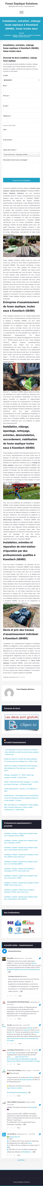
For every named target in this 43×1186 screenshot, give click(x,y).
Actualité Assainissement (15, 742)
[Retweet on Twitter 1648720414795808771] (11, 1096)
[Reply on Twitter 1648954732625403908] (8, 1019)
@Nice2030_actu (19, 958)
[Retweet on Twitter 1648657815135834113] (11, 1155)
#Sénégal (12, 1053)
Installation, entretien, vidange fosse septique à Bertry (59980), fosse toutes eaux (21, 884)
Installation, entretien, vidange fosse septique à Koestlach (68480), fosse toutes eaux (22, 36)
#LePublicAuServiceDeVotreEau (17, 1092)
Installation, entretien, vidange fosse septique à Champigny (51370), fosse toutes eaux (19, 869)
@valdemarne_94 (22, 1134)
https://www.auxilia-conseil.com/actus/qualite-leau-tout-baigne (23, 1039)
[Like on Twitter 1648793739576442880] (14, 1064)
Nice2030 (10, 958)
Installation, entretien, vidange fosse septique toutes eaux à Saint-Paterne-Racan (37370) (21, 848)
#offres (31, 1077)
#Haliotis (15, 969)
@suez (34, 963)
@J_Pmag (27, 1050)
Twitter (20, 996)
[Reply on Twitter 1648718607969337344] (8, 1127)
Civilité (5, 75)
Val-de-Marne (11, 1134)
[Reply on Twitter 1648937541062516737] (8, 1043)
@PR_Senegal (35, 1061)
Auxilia (9, 1025)
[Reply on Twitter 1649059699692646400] (8, 996)
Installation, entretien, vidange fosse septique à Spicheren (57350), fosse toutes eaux (19, 891)
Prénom (6, 96)
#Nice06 (9, 969)
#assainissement (34, 969)
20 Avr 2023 (28, 958)
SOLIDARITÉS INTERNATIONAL (18, 1002)
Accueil (21, 33)
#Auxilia (36, 1032)
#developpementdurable (29, 1059)
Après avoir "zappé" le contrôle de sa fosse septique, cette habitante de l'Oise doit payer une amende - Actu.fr (21, 768)
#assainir (26, 1030)
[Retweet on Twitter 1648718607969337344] (11, 1127)
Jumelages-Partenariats (15, 1050)
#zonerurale (26, 1061)
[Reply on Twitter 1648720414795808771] (8, 1096)
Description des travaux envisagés (15, 160)
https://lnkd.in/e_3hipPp (14, 1088)
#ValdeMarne (27, 1152)
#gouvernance (11, 1061)
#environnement (23, 969)
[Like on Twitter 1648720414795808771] (14, 1096)
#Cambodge (33, 1107)
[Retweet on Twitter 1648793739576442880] (11, 1064)
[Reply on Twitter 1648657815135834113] (8, 1155)
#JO (11, 1032)
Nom (5, 86)
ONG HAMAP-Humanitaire (16, 1102)
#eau (8, 1059)
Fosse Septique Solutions (21, 3)
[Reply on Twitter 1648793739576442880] (8, 1064)
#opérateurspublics (26, 1079)
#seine (30, 1028)
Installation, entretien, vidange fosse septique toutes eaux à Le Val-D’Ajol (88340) (21, 862)
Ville (5, 130)
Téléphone (7, 116)
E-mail (5, 106)
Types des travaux (10, 150)
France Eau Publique (14, 1070)
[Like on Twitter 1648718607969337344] (14, 1127)
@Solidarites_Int (35, 1002)
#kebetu (19, 1061)
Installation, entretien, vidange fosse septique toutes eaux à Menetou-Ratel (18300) (21, 834)
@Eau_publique (26, 1070)
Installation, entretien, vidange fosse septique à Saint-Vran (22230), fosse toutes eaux (21, 855)
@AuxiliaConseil (17, 1025)
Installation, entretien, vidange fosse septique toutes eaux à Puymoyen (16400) (21, 877)
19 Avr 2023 (35, 1050)
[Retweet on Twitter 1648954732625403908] (11, 1019)
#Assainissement (14, 1137)
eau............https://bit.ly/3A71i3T (18, 1057)
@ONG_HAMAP (30, 1102)
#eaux (30, 1143)
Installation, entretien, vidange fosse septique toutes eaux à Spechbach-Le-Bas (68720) (21, 898)
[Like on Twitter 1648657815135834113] (14, 1155)
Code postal (7, 140)
